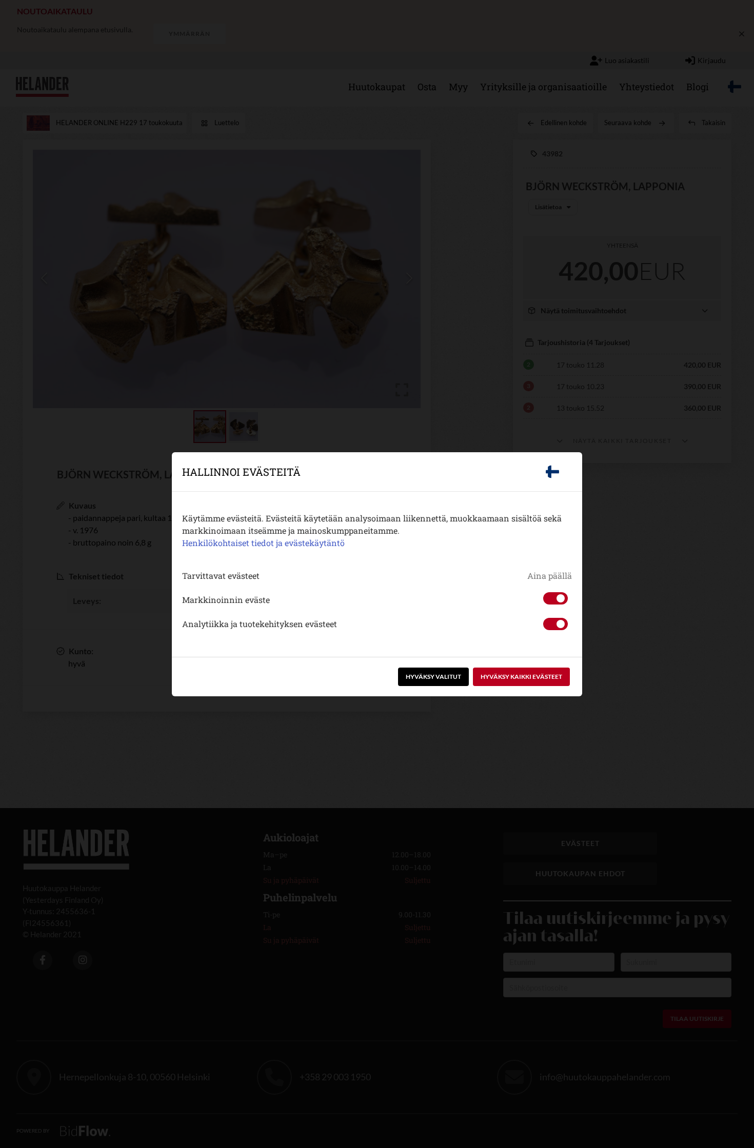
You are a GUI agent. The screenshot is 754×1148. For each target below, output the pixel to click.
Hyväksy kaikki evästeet (521, 676)
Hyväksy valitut (433, 676)
